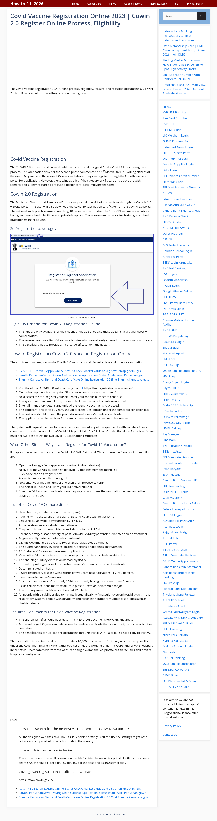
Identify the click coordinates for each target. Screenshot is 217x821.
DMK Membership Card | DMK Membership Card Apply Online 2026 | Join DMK (184, 50)
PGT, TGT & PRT (173, 314)
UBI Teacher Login (175, 486)
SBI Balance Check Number (181, 176)
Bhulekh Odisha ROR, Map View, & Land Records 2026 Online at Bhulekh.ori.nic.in (184, 89)
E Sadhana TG (172, 411)
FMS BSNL (169, 359)
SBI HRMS (169, 297)
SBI (177, 3)
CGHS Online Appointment (180, 561)
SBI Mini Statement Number (181, 187)
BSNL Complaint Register (179, 555)
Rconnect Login (173, 526)
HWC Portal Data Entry (178, 303)
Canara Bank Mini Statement (182, 567)
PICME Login (171, 285)
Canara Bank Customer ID (180, 480)
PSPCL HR (169, 124)
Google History (133, 3)
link (81, 388)
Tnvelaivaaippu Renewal (179, 594)
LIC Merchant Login (176, 135)
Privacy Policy (195, 3)
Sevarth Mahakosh (175, 280)
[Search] (201, 16)
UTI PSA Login (172, 515)
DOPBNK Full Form (175, 492)
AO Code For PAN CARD (178, 521)
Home (75, 3)
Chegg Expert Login (176, 382)
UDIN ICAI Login (173, 428)
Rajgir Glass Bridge (175, 532)
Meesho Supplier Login (178, 164)
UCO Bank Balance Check (179, 664)
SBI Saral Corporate (176, 669)
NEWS (112, 3)
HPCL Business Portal (177, 153)
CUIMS (167, 193)
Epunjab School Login (177, 251)
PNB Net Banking (174, 268)
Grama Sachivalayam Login (181, 612)
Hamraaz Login (158, 3)
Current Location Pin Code (180, 463)
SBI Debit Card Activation (179, 623)
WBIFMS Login (172, 498)
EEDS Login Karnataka (177, 262)
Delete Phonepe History (178, 509)
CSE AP (167, 239)
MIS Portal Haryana (176, 245)
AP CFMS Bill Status (176, 228)
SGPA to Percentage (176, 417)
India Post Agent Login (178, 147)
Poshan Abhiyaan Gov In (179, 205)
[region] (82, 57)
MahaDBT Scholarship (178, 405)
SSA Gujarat (171, 274)
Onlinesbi (169, 652)
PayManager (171, 434)
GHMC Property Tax (176, 141)
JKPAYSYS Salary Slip (176, 423)
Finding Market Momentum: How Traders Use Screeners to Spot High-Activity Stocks (183, 64)
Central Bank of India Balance (182, 503)
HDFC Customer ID (175, 394)
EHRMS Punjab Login (177, 336)
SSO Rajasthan (172, 474)
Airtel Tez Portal (173, 257)
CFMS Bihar (170, 675)
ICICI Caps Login (173, 342)
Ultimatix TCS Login (176, 158)
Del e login (170, 170)
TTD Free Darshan (175, 550)
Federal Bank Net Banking (180, 589)
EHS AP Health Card (176, 687)
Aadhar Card (94, 3)
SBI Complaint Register (178, 457)
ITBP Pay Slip (171, 399)
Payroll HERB (171, 388)
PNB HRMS (170, 330)
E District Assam (173, 451)
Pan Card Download (176, 118)
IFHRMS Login (172, 130)
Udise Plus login (173, 234)
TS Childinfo (171, 538)
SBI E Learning (172, 629)
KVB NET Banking (174, 112)
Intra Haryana (172, 469)
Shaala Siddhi (172, 347)
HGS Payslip (171, 583)
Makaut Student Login (178, 646)
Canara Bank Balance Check (181, 210)
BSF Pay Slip (171, 365)
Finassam (169, 440)
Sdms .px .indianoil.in (177, 199)
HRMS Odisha (172, 222)
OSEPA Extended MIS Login (181, 681)
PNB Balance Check (175, 216)
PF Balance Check (174, 606)
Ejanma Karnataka (175, 641)
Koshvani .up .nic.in (175, 353)
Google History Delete (177, 291)
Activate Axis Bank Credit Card (183, 617)
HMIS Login (170, 376)
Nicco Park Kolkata (175, 635)
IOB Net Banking (174, 658)
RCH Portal (170, 544)
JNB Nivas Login (173, 309)
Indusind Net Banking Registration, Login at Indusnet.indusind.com (178, 35)
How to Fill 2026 (26, 3)
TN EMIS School (173, 600)
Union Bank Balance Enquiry (182, 371)
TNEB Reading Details (177, 446)
